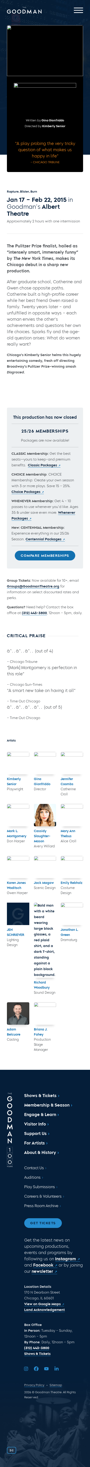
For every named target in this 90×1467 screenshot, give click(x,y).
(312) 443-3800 (34, 613)
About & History (40, 1152)
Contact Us (34, 1168)
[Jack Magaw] (45, 867)
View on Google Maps (42, 1304)
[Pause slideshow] (11, 1450)
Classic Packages (42, 465)
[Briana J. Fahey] (45, 1013)
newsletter (42, 1271)
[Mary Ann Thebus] (72, 815)
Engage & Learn (40, 1114)
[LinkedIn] (56, 1369)
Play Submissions (39, 1187)
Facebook (43, 1265)
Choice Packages (26, 492)
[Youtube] (46, 1369)
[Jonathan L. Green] (72, 914)
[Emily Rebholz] (72, 867)
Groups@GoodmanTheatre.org (33, 586)
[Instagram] (26, 1369)
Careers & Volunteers (43, 1196)
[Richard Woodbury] (45, 940)
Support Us (35, 1133)
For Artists (34, 1143)
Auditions (32, 1177)
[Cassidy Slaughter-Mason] (45, 815)
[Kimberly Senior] (18, 763)
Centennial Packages (43, 539)
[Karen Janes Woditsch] (18, 867)
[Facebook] (36, 1369)
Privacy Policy (34, 1385)
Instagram (65, 1258)
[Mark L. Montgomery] (18, 815)
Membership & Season (46, 1105)
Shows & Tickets (40, 1095)
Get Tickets (43, 1223)
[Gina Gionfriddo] (45, 763)
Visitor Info (35, 1124)
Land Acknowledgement (44, 1310)
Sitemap (56, 1385)
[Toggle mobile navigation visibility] (78, 10)
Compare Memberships (45, 556)
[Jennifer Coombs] (72, 763)
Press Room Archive (41, 1206)
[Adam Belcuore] (18, 1013)
